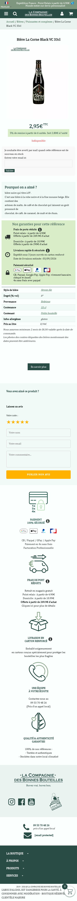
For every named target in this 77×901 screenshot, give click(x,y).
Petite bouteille (49, 313)
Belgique (45, 301)
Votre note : (12, 415)
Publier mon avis (38, 474)
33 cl (43, 307)
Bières (20, 21)
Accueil (10, 21)
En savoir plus (38, 366)
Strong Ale (46, 289)
